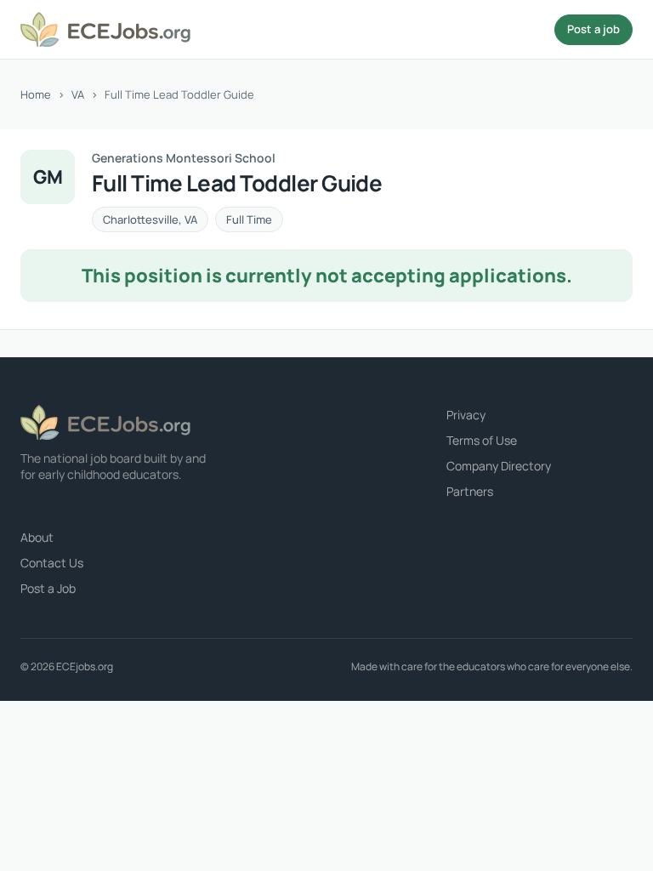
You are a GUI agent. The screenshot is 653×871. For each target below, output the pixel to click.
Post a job (593, 29)
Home (35, 94)
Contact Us (51, 563)
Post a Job (48, 588)
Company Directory (498, 466)
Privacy (465, 415)
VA (77, 94)
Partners (469, 491)
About (37, 537)
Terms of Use (481, 440)
